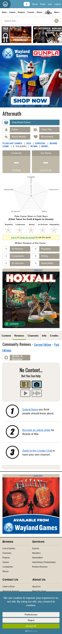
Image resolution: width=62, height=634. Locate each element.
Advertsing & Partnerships (44, 562)
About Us (36, 586)
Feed (42, 4)
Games (12, 12)
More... (45, 146)
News (4, 12)
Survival (40, 143)
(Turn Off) (37, 270)
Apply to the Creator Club (37, 450)
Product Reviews (39, 567)
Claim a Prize (8, 586)
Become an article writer (36, 430)
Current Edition (42, 344)
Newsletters (37, 558)
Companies (7, 567)
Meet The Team (39, 591)
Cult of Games (8, 548)
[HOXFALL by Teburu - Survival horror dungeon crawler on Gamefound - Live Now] (31, 327)
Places (39, 12)
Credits (54, 335)
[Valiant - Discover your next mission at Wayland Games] (31, 533)
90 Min (33, 146)
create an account (28, 237)
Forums (30, 12)
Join (50, 4)
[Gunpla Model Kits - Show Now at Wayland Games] (31, 76)
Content (6, 335)
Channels (33, 335)
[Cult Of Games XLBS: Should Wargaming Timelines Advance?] (16, 35)
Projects (21, 12)
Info (44, 335)
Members (36, 553)
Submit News (30, 409)
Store (35, 4)
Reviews (19, 335)
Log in (58, 4)
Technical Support (10, 591)
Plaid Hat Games (12, 143)
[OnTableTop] (5, 4)
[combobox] (31, 21)
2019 (28, 143)
